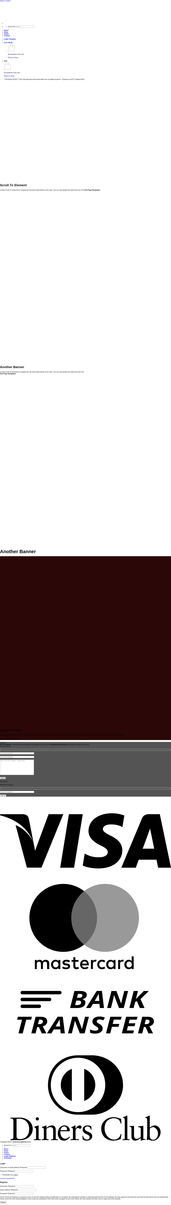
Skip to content (5, 1)
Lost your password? (7, 1178)
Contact (7, 36)
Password (7, 1171)
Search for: (12, 26)
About (6, 34)
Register (3, 1202)
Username (7, 1186)
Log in (15, 1175)
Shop (6, 32)
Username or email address (13, 1167)
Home (6, 30)
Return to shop (13, 57)
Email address (9, 1190)
